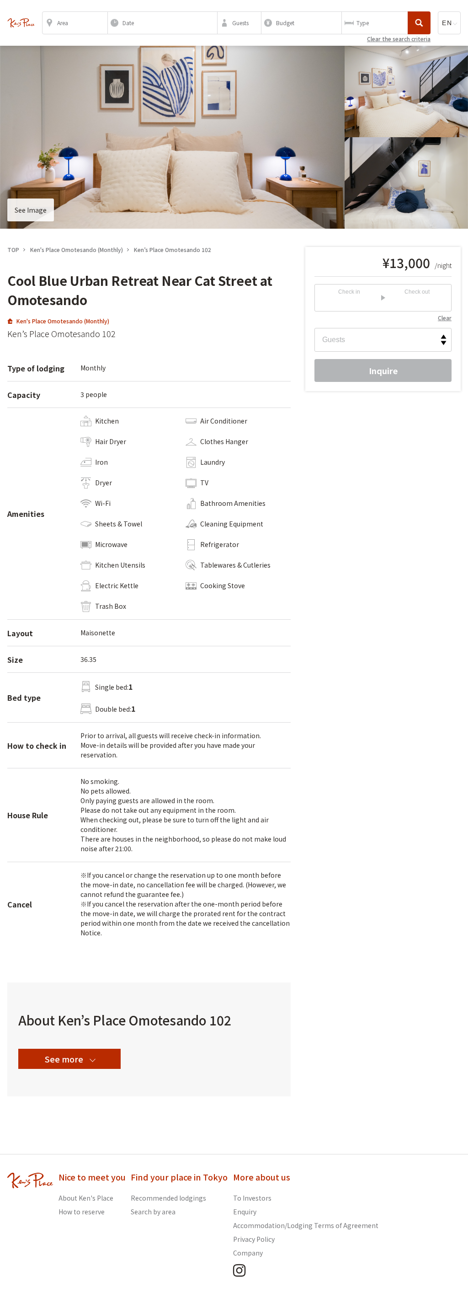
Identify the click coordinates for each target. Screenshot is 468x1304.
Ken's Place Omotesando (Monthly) (62, 321)
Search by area (153, 1211)
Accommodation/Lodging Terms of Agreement (305, 1225)
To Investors (252, 1197)
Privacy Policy (254, 1239)
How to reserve (81, 1211)
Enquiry (244, 1211)
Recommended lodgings (168, 1197)
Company (248, 1252)
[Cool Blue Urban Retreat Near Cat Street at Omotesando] (21, 23)
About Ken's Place (85, 1197)
